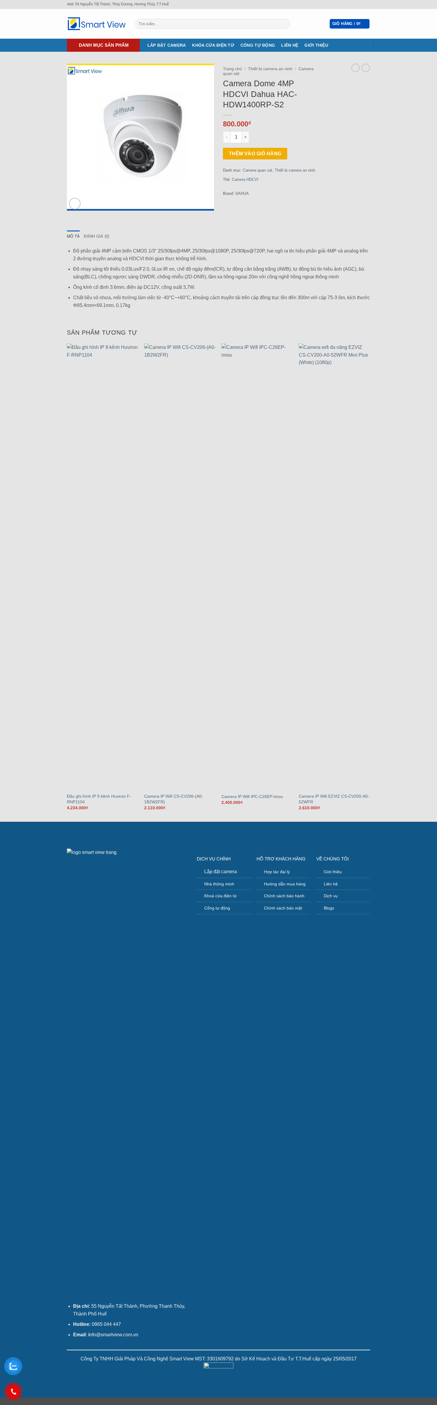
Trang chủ (232, 69)
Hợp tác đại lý (277, 871)
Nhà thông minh (219, 884)
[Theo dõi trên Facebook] (361, 4)
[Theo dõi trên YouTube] (367, 4)
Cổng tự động (257, 45)
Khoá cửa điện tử (220, 895)
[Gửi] (284, 24)
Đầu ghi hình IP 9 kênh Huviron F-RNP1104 (99, 799)
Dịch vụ (331, 895)
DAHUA (242, 193)
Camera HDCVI (245, 179)
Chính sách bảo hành (284, 895)
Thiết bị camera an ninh (270, 69)
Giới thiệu (316, 45)
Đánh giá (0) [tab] (96, 236)
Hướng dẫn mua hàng (285, 884)
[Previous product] (365, 68)
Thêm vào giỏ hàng (255, 153)
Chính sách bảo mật (283, 908)
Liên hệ (289, 45)
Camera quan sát (257, 170)
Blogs (329, 908)
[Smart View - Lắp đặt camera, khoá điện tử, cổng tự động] (96, 24)
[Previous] (67, 582)
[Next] (369, 582)
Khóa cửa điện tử (213, 45)
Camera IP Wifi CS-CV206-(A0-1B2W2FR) (173, 799)
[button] (350, 24)
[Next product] (355, 68)
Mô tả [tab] (73, 236)
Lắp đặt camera (166, 45)
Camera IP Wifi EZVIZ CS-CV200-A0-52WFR (334, 799)
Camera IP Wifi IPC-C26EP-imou (252, 796)
